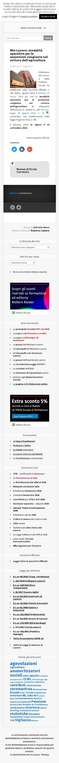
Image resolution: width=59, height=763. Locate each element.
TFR (12, 720)
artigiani (44, 676)
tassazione (16, 716)
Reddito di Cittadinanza (35, 704)
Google (12, 207)
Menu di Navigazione (31, 28)
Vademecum (27, 529)
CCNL (27, 679)
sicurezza (32, 707)
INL (24, 695)
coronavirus (21, 688)
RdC (20, 704)
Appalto (35, 675)
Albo (27, 545)
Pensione (38, 701)
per (29, 499)
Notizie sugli (28, 378)
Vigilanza (23, 719)
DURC (22, 692)
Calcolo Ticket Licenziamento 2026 (29, 509)
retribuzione (17, 707)
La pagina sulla (29, 333)
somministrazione (29, 710)
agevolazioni (23, 663)
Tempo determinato (34, 716)
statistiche (19, 713)
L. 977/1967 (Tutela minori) (27, 627)
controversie (33, 685)
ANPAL (26, 675)
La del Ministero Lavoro (28, 344)
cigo (45, 679)
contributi (18, 685)
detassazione (40, 689)
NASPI (24, 702)
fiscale (29, 692)
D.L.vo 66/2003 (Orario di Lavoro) (30, 618)
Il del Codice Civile (30, 519)
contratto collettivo (33, 682)
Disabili (15, 692)
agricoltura (17, 667)
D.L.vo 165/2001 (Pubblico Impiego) (26, 633)
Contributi (26, 495)
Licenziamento (24, 698)
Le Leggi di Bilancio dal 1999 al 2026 (30, 534)
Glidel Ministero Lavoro (30, 348)
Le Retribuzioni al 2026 (25, 478)
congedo (18, 682)
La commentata (28, 458)
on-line (19, 523)
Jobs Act (32, 695)
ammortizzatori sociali (25, 673)
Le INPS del (31, 329)
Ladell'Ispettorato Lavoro (29, 359)
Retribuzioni (27, 490)
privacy (14, 704)
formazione (40, 692)
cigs (12, 682)
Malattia (37, 698)
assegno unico (16, 679)
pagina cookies (29, 16)
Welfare (34, 720)
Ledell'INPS (29, 364)
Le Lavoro (31, 372)
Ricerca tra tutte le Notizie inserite (30, 271)
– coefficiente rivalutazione (28, 473)
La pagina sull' (25, 339)
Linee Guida (23, 540)
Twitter (18, 207)
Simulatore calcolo (24, 514)
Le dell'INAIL (23, 368)
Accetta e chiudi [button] (48, 16)
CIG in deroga (37, 680)
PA (29, 701)
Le (29, 482)
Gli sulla (27, 354)
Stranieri (34, 714)
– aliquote (31, 503)
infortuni (16, 695)
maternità (15, 702)
